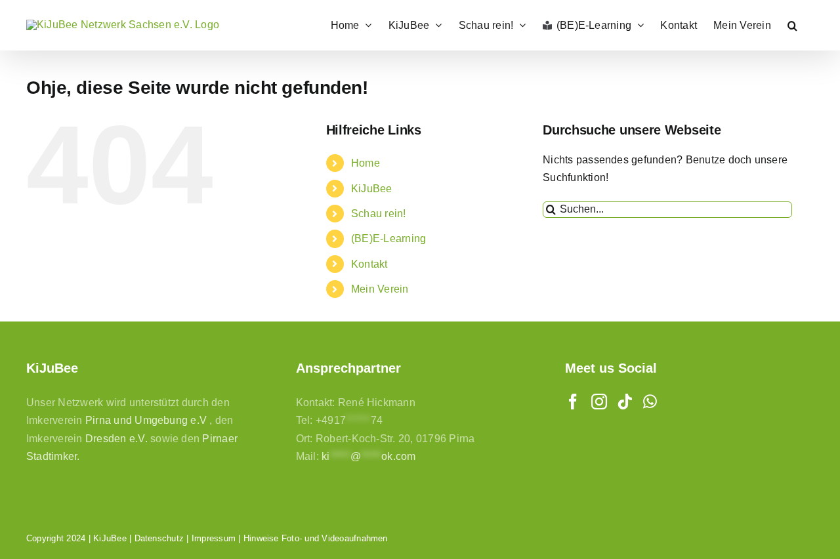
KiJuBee (371, 188)
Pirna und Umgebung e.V (146, 420)
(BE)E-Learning (388, 238)
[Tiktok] (625, 401)
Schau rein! (378, 213)
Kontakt (369, 264)
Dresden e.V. (116, 438)
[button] (792, 25)
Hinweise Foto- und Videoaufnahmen (315, 538)
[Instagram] (599, 401)
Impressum (214, 538)
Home (365, 163)
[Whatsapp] (650, 401)
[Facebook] (573, 401)
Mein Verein (380, 289)
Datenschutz (159, 538)
